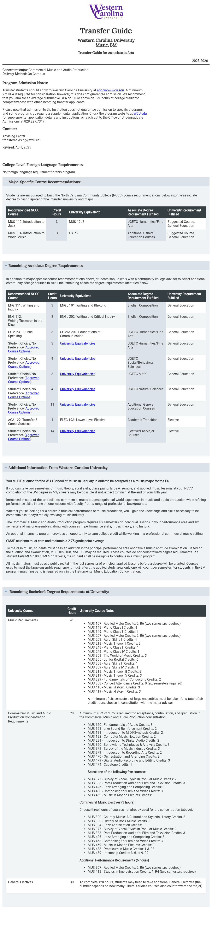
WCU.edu (140, 113)
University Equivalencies (77, 343)
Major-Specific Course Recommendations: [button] (44, 181)
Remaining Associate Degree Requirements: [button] (45, 265)
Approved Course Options (23, 349)
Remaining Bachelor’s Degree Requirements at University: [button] (58, 591)
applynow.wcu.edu (110, 90)
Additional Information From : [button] (58, 467)
